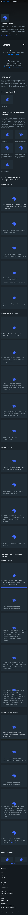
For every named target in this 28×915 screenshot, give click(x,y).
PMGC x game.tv (5, 887)
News (2, 884)
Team (2, 875)
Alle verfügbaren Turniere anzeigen (13, 67)
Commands (3, 882)
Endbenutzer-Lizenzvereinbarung (8, 907)
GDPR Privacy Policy (5, 900)
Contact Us (3, 877)
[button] (11, 863)
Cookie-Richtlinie (5, 896)
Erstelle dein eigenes (6, 35)
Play (2, 872)
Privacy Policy (4, 898)
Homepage (12, 842)
